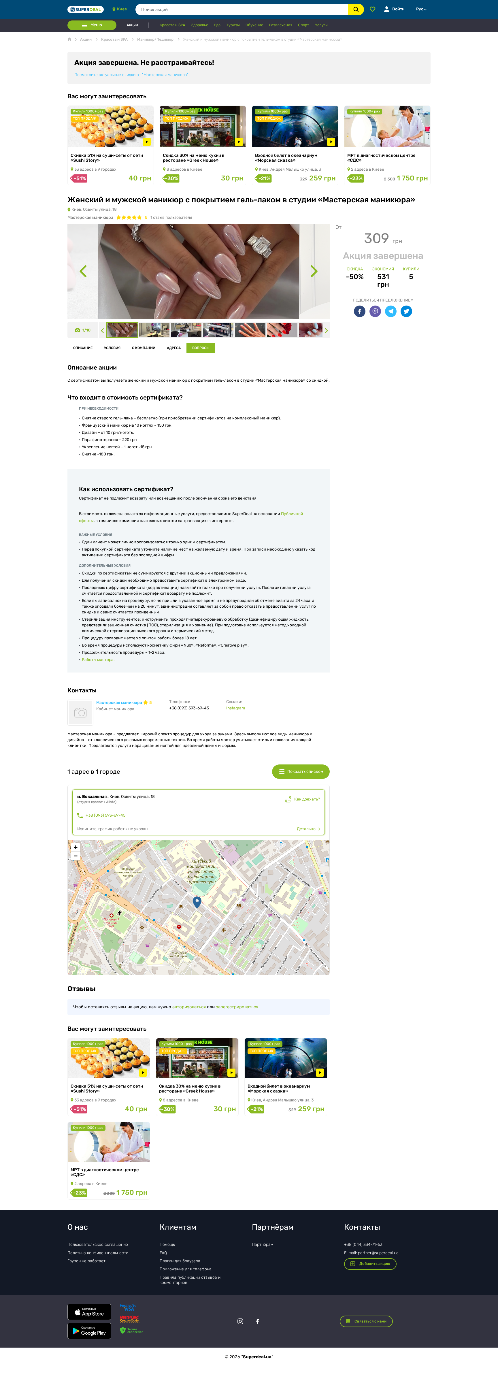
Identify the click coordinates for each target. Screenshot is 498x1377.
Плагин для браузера (180, 1261)
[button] (197, 902)
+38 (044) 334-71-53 (363, 1244)
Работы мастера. (98, 659)
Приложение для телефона (186, 1269)
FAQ (163, 1252)
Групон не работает (86, 1261)
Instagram (235, 708)
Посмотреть (87, 139)
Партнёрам (262, 1244)
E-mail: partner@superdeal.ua (371, 1252)
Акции (132, 25)
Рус (419, 9)
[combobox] (241, 9)
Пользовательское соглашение (97, 1244)
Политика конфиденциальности (97, 1252)
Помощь (167, 1244)
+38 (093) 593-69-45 (105, 815)
